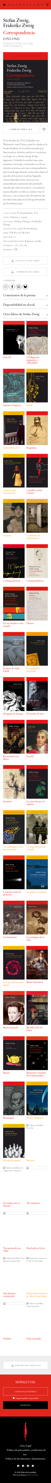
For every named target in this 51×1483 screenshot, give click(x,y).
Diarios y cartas (18, 217)
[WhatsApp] (19, 287)
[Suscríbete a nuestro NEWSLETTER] (18, 1466)
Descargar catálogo (28, 1365)
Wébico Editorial (33, 1475)
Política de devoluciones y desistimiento (25, 1458)
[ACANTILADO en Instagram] (28, 1466)
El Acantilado (24, 213)
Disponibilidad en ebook (19, 304)
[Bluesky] (25, 287)
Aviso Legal (25, 1445)
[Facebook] (12, 287)
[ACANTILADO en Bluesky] (33, 1466)
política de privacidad (30, 1398)
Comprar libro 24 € (20, 129)
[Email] (5, 287)
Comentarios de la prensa (19, 295)
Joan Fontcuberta (27, 228)
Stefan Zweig (21, 221)
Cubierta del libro (27, 271)
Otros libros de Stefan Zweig (21, 314)
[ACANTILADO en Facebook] (23, 1466)
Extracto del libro (28, 260)
